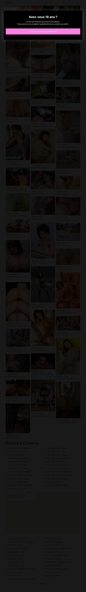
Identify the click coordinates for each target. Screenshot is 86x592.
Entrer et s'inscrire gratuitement (43, 31)
